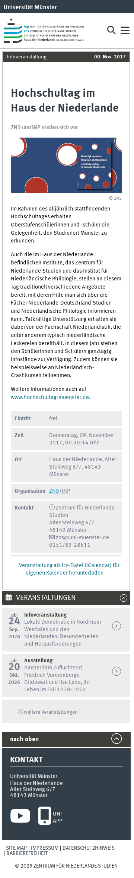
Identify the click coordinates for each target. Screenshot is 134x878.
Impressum (44, 848)
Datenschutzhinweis (89, 848)
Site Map (16, 848)
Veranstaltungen (45, 598)
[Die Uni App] (44, 817)
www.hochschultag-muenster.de (50, 398)
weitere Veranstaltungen (51, 712)
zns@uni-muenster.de (82, 538)
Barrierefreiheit (27, 853)
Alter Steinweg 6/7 (32, 789)
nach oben (24, 739)
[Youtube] (20, 817)
